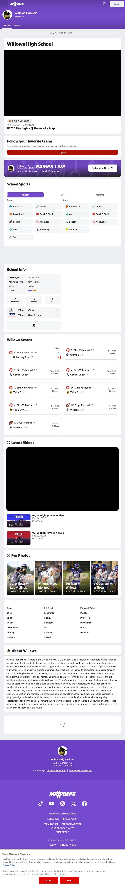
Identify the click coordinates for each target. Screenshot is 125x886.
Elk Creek (48, 607)
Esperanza (49, 612)
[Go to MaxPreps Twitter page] (73, 804)
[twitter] (33, 325)
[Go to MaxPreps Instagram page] (62, 804)
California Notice (72, 824)
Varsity (25, 194)
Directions (15, 301)
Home (7, 25)
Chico (9, 617)
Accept (48, 880)
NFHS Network (67, 844)
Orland (47, 637)
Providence (85, 622)
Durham (11, 637)
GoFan (52, 844)
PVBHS (83, 612)
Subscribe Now (100, 168)
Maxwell (48, 632)
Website (33, 301)
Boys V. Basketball (21, 120)
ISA (45, 627)
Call (52, 301)
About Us (54, 813)
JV (62, 194)
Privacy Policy (70, 818)
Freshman (99, 194)
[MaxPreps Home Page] (51, 32)
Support (61, 832)
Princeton (85, 617)
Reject (70, 880)
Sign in (116, 4)
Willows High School (62, 759)
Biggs (9, 607)
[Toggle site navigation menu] (4, 4)
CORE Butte (12, 627)
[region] (62, 867)
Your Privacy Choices (62, 828)
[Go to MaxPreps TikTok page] (40, 804)
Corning (10, 632)
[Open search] (104, 4)
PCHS (83, 627)
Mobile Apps (69, 813)
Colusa (10, 622)
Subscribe (53, 818)
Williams (84, 632)
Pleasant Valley (87, 607)
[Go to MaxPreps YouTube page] (51, 804)
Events (17, 25)
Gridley (47, 617)
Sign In (62, 152)
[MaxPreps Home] (17, 4)
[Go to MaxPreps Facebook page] (84, 804)
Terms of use (51, 824)
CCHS (9, 612)
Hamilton (48, 622)
